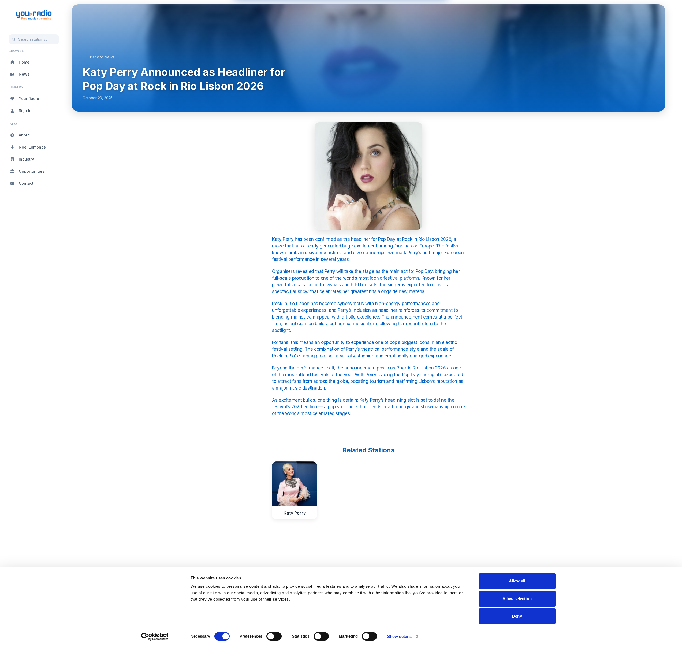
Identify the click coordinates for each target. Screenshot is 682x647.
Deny (517, 616)
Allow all (517, 581)
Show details (399, 636)
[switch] (274, 636)
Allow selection (517, 598)
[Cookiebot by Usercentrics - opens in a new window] (154, 637)
